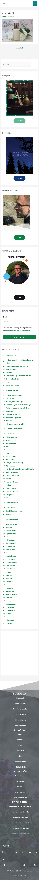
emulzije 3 (19, 48)
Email (5, 317)
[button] (2, 852)
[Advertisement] (19, 653)
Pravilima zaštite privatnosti (19, 331)
